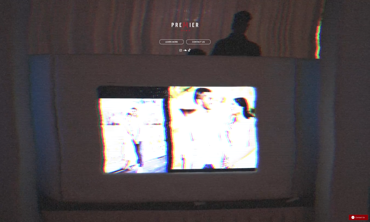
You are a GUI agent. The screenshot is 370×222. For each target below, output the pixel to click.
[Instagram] (180, 50)
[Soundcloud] (185, 50)
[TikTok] (189, 50)
